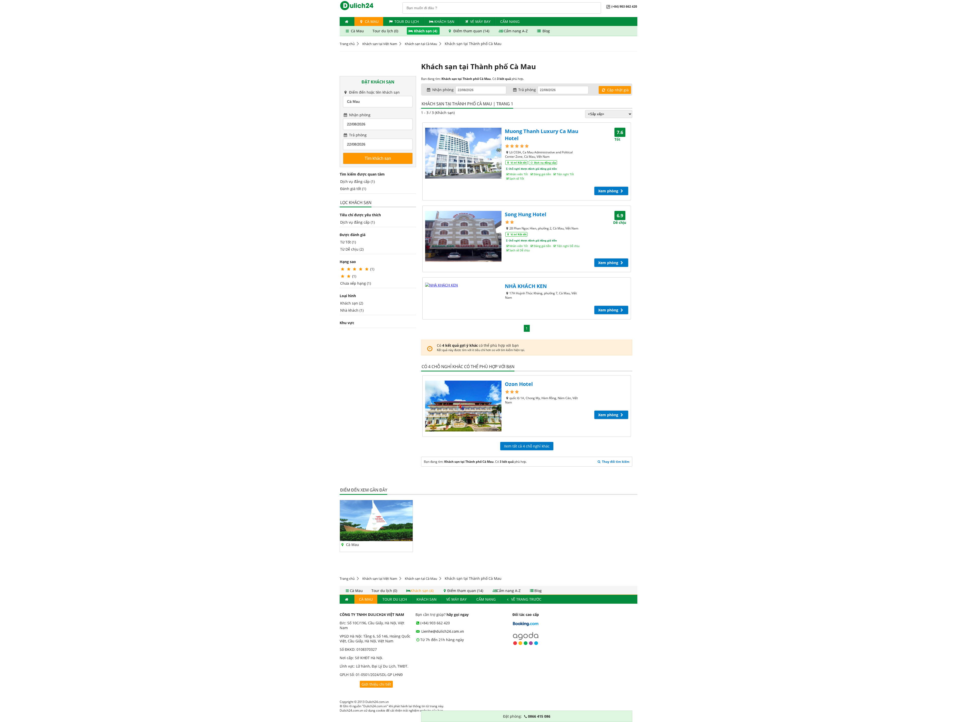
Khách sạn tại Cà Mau (421, 43)
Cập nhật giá (617, 90)
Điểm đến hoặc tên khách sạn (374, 92)
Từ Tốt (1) (348, 242)
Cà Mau (371, 21)
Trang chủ (347, 43)
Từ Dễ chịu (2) (352, 249)
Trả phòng (357, 135)
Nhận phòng (359, 114)
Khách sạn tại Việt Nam (379, 43)
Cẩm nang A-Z (516, 30)
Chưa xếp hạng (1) (355, 283)
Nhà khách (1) (352, 310)
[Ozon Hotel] (463, 406)
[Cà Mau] (376, 539)
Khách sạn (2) (351, 303)
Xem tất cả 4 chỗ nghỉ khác (527, 446)
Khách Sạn (444, 21)
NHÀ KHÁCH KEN (526, 286)
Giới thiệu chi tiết (376, 684)
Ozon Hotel (519, 384)
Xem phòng (608, 191)
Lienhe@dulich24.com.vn (442, 631)
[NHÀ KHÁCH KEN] (463, 285)
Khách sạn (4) (425, 30)
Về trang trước (525, 599)
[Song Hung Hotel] (463, 236)
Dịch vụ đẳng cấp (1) (357, 181)
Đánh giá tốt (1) (353, 188)
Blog (545, 30)
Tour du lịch (406, 21)
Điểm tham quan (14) (471, 30)
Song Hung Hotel (525, 214)
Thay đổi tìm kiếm (615, 461)
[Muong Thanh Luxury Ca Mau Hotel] (463, 153)
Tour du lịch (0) (385, 30)
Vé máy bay (480, 21)
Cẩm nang (510, 21)
